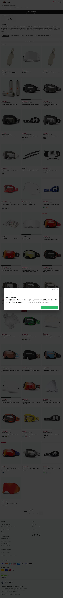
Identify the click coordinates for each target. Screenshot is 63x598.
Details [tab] (31, 293)
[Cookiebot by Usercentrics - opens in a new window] (52, 289)
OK (49, 307)
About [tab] (50, 293)
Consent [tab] (13, 293)
